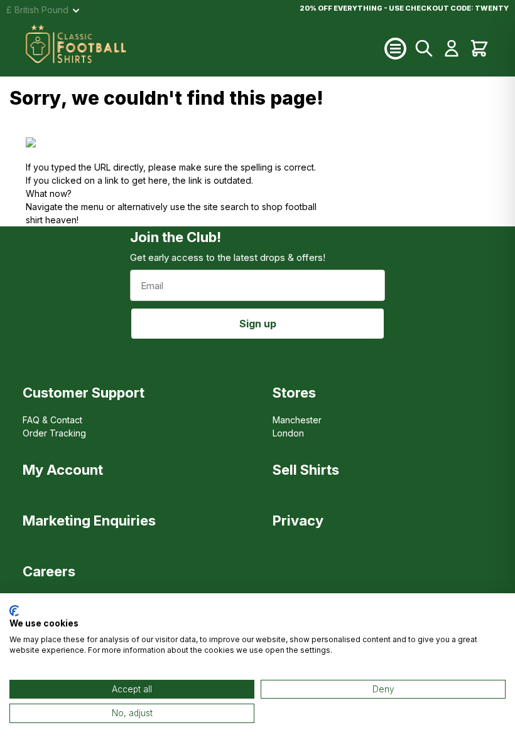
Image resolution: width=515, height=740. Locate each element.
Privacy (298, 520)
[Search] (424, 48)
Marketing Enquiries (89, 520)
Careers (49, 571)
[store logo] (205, 48)
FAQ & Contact (52, 420)
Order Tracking (54, 433)
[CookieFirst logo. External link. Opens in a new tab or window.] (14, 610)
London (288, 433)
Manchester (297, 420)
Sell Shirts (306, 470)
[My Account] (452, 48)
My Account (63, 470)
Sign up (257, 323)
